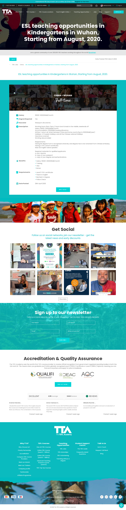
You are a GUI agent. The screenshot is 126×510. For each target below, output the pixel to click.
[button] (22, 255)
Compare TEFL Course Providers (24, 458)
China (22, 65)
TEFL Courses (30, 12)
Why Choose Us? (24, 447)
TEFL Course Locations (46, 12)
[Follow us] (115, 497)
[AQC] (87, 375)
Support (107, 12)
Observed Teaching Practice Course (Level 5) (43, 463)
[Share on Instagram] (106, 497)
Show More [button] (63, 299)
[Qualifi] (42, 375)
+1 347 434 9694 (10, 5)
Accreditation (24, 454)
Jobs (95, 12)
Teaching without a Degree (63, 460)
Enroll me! (92, 52)
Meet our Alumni (24, 462)
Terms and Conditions (58, 501)
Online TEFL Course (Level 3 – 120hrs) (43, 451)
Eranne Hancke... (15, 403)
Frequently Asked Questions (82, 453)
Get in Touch (101, 447)
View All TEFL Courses (44, 447)
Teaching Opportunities (81, 12)
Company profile (24, 469)
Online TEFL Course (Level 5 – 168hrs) (43, 456)
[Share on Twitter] (111, 497)
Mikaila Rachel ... (89, 403)
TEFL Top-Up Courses (44, 468)
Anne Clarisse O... (52, 403)
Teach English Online (62, 12)
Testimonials (24, 472)
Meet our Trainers (24, 465)
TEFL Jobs (15, 65)
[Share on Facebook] (101, 497)
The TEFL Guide (82, 449)
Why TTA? (18, 12)
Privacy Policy (70, 501)
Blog (100, 12)
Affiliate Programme (24, 475)
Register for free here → (82, 2)
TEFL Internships (63, 452)
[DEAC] (66, 375)
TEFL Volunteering (63, 455)
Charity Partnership (24, 450)
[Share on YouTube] (120, 497)
